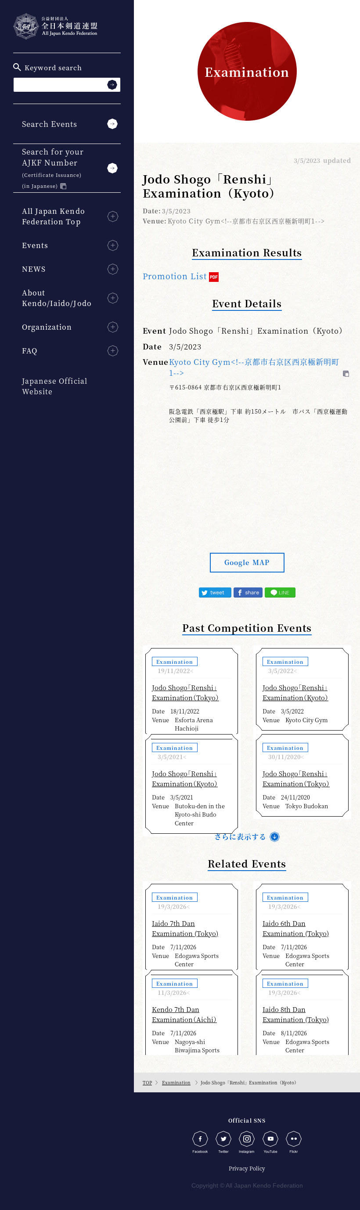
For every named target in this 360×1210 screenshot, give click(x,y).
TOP (147, 1082)
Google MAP (246, 562)
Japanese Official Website (54, 386)
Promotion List (175, 275)
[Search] (112, 84)
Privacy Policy (247, 1168)
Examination (176, 1082)
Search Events (49, 123)
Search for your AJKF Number (53, 168)
